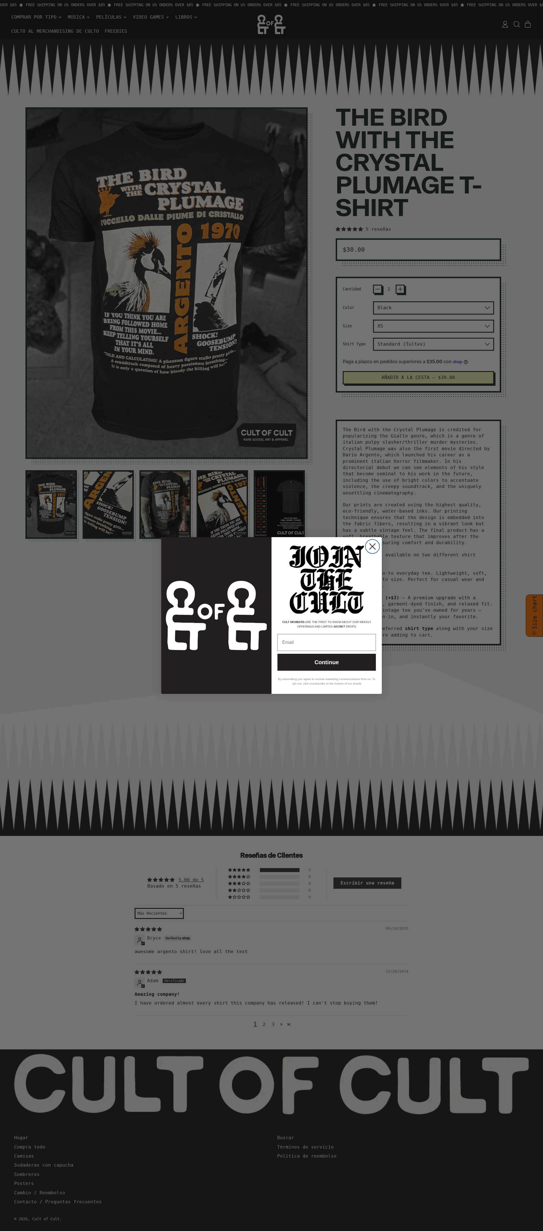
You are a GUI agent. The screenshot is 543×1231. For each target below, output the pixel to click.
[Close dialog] (372, 546)
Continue (326, 662)
